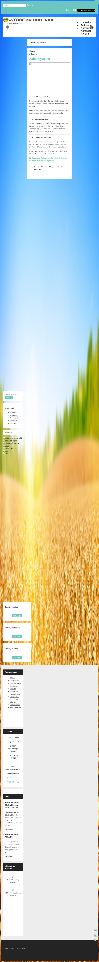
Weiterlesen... (9, 830)
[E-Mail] (32, 51)
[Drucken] (33, 54)
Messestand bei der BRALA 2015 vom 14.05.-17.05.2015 (12, 805)
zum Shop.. (17, 616)
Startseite (32, 42)
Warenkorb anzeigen (87, 10)
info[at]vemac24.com (13, 769)
